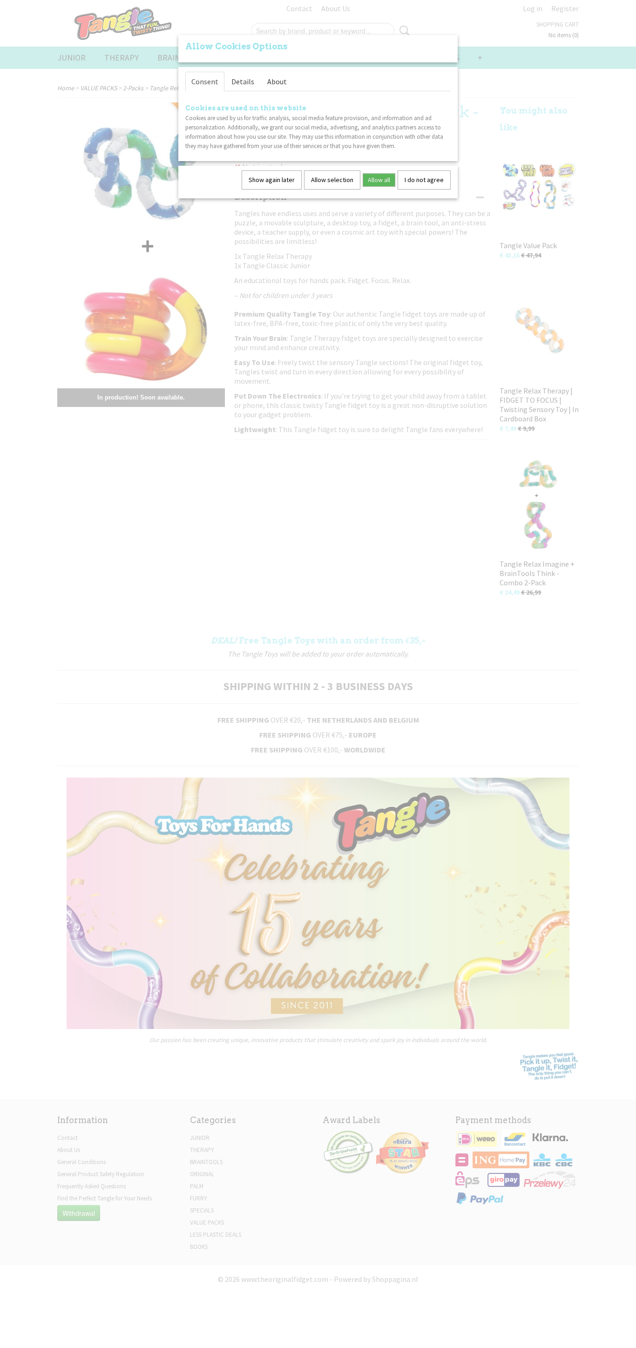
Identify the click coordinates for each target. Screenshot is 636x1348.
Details (242, 81)
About (277, 81)
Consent (204, 81)
